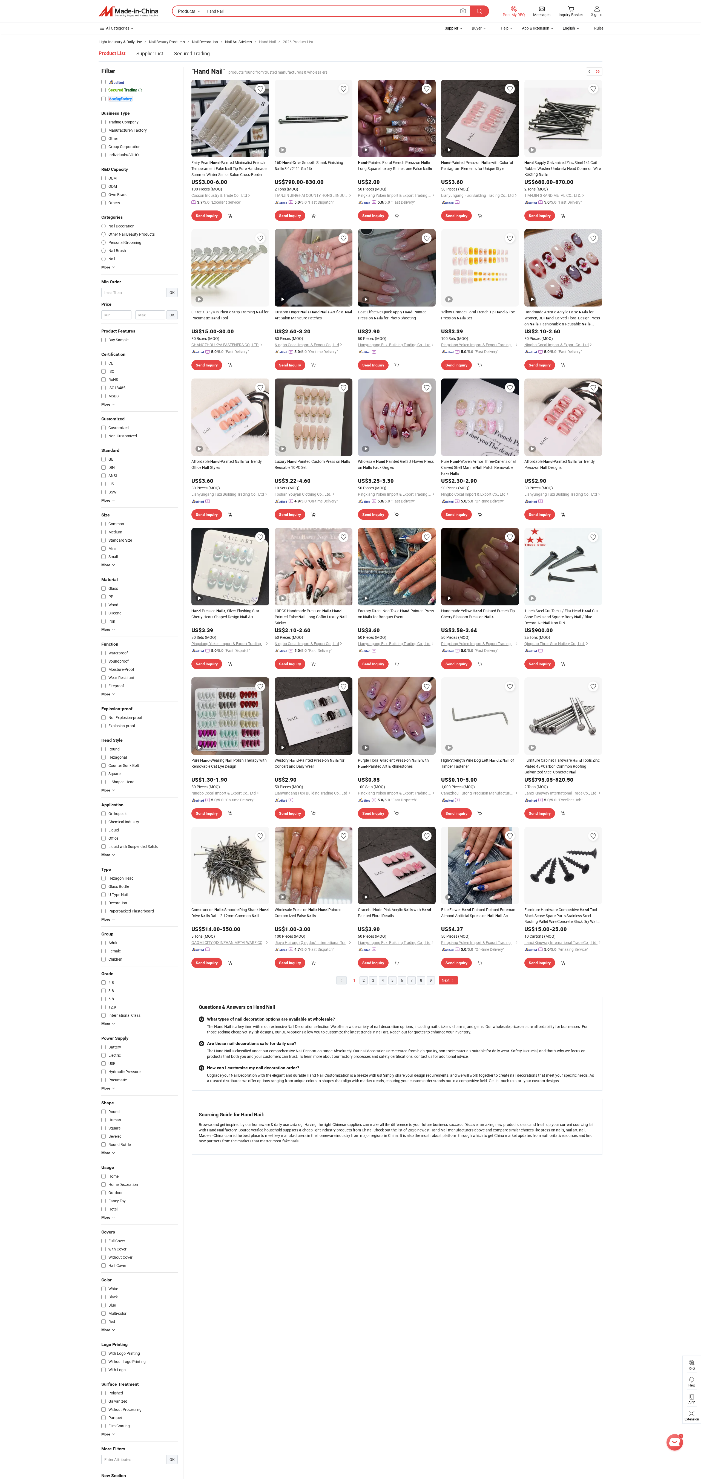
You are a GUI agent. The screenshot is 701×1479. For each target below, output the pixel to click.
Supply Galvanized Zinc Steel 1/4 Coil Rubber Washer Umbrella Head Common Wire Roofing (562, 168)
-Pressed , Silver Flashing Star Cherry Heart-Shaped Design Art (225, 613)
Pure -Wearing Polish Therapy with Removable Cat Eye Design (229, 763)
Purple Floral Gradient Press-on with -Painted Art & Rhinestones (393, 763)
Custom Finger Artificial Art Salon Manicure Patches (313, 314)
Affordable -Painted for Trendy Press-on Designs (559, 464)
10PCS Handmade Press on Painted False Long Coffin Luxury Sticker (311, 616)
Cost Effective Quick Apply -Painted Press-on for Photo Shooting (392, 314)
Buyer (477, 28)
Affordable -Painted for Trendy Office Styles (226, 464)
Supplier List (149, 53)
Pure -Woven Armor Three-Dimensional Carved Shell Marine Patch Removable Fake (478, 467)
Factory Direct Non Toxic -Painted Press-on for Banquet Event (396, 613)
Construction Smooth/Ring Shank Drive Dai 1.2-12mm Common (230, 912)
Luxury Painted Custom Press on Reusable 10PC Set (312, 464)
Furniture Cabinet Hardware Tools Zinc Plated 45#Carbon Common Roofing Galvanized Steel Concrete (562, 766)
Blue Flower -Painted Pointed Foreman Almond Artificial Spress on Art (478, 912)
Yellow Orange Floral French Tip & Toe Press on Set (478, 314)
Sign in (596, 14)
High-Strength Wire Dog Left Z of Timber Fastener (477, 763)
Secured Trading (192, 53)
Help (504, 28)
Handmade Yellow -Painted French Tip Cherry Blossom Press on (478, 613)
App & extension (535, 28)
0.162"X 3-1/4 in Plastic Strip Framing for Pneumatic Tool (230, 314)
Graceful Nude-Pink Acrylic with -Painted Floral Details (395, 912)
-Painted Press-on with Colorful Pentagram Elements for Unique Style (477, 165)
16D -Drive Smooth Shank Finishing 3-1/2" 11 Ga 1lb (309, 165)
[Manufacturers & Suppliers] (128, 11)
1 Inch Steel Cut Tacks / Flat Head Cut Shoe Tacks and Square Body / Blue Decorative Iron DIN (561, 616)
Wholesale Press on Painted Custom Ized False (308, 912)
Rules (599, 28)
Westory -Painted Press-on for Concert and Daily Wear (309, 763)
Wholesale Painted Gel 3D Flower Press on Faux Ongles (396, 464)
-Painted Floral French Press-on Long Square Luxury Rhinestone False (395, 165)
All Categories (117, 28)
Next (446, 980)
